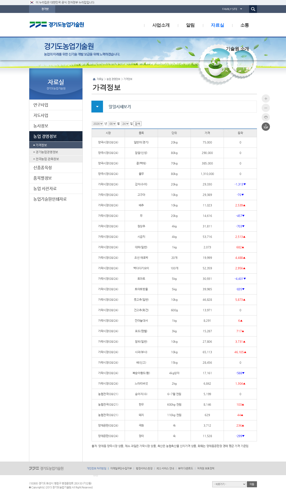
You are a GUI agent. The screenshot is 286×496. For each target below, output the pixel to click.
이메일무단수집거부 (121, 468)
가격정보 (41, 145)
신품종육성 (42, 167)
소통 (244, 24)
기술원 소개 (237, 48)
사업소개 (161, 24)
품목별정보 (42, 178)
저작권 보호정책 (205, 468)
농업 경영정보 (45, 136)
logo (66, 25)
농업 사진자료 (45, 188)
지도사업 (40, 115)
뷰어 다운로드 (185, 468)
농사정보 (40, 125)
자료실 (217, 24)
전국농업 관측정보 (47, 159)
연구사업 (40, 104)
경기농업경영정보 (47, 152)
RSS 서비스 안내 (165, 468)
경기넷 (44, 8)
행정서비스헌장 (144, 468)
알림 (190, 24)
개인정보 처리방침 (96, 468)
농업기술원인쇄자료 (50, 199)
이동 (252, 484)
